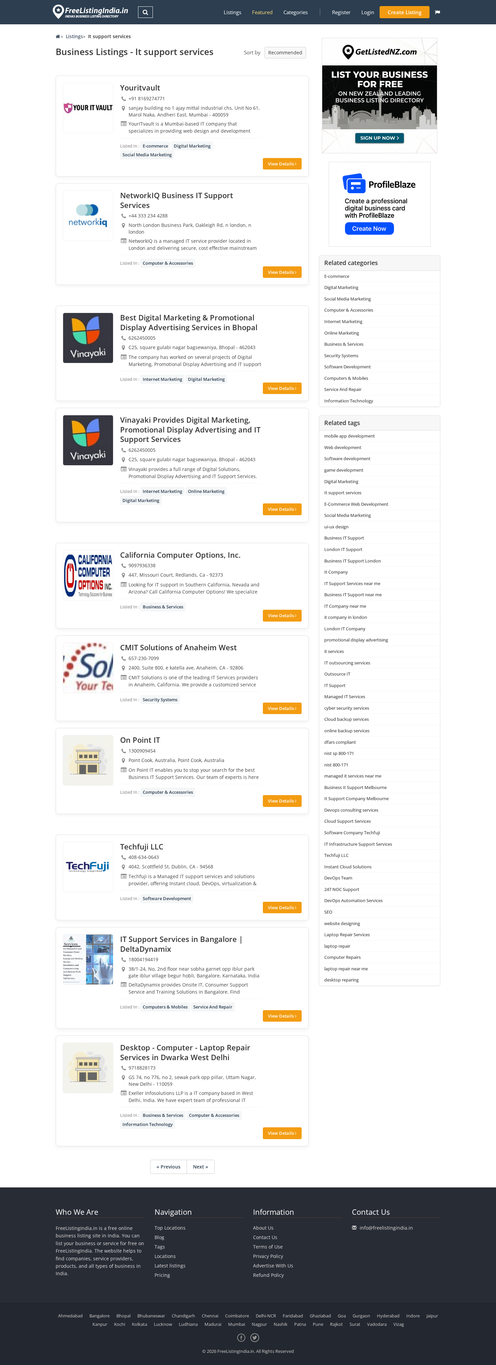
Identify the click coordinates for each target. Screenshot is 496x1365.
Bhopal (123, 1316)
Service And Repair (212, 1007)
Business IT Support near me (353, 595)
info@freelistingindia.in (386, 1228)
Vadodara (377, 1324)
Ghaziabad (320, 1316)
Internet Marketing (162, 379)
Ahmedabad (70, 1316)
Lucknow (163, 1324)
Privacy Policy (268, 1256)
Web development (342, 447)
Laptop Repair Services (347, 934)
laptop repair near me (346, 969)
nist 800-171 (336, 765)
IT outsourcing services (347, 663)
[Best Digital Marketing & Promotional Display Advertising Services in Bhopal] (88, 338)
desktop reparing (341, 980)
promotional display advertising (356, 640)
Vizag (398, 1324)
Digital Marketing (192, 146)
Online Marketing (206, 491)
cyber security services (346, 708)
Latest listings (170, 1265)
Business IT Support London (352, 561)
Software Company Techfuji (352, 833)
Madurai (212, 1324)
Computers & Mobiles (165, 1007)
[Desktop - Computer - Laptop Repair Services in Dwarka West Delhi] (88, 1068)
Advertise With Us (273, 1265)
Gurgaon (361, 1316)
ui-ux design (336, 527)
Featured (262, 12)
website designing (342, 923)
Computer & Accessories (168, 263)
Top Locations (170, 1228)
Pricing (162, 1275)
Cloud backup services (346, 719)
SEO (328, 912)
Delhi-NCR (266, 1316)
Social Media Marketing (147, 155)
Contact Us (265, 1237)
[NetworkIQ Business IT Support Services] (88, 216)
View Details (281, 164)
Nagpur (259, 1324)
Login (367, 12)
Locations (165, 1256)
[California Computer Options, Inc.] (88, 575)
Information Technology (147, 1124)
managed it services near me (352, 776)
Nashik (280, 1324)
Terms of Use (268, 1246)
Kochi (119, 1324)
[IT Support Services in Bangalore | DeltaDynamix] (88, 960)
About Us (263, 1228)
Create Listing (404, 12)
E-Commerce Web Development (356, 504)
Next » (200, 1166)
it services (334, 651)
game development (343, 470)
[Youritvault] (88, 108)
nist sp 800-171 (339, 753)
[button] (437, 12)
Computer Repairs (342, 957)
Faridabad (293, 1316)
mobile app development (349, 436)
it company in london (345, 617)
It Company (336, 572)
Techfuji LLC (336, 855)
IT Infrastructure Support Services (358, 844)
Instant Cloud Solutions (347, 867)
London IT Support (343, 549)
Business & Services (163, 607)
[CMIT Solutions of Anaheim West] (88, 668)
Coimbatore (237, 1316)
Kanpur (99, 1324)
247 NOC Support (341, 889)
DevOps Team (338, 878)
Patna (300, 1324)
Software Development (167, 898)
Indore (413, 1316)
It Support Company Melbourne (356, 798)
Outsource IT (337, 674)
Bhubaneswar (151, 1316)
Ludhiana (188, 1324)
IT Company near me (345, 606)
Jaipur (432, 1316)
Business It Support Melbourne (355, 787)
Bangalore (99, 1316)
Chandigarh (183, 1316)
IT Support (335, 685)
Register (341, 12)
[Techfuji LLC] (88, 867)
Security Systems (160, 700)
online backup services (346, 731)
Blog (159, 1237)
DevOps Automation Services (353, 900)
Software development (347, 458)
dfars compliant (340, 742)
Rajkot (336, 1324)
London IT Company (344, 629)
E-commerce (155, 146)
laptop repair (337, 946)
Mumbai (236, 1324)
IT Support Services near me (352, 583)
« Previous (169, 1166)
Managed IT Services (344, 696)
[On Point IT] (88, 760)
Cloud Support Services (347, 821)
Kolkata (139, 1324)
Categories (295, 12)
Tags (160, 1246)
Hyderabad (388, 1316)
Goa (342, 1316)
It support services (342, 493)
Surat (355, 1324)
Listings (232, 12)
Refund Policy (268, 1275)
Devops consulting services (351, 810)
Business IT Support (344, 538)
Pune (318, 1324)
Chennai (210, 1316)
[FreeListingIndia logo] (91, 11)
